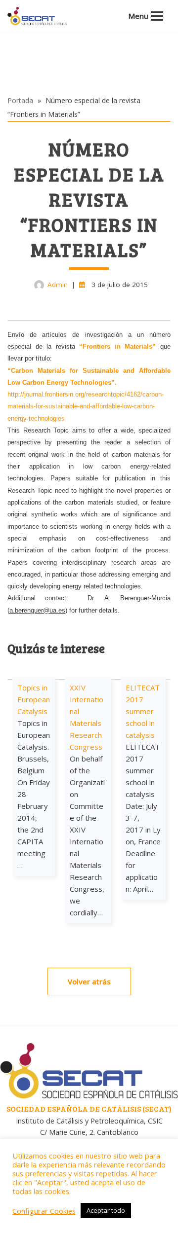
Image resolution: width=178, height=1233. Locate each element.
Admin (57, 284)
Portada (20, 100)
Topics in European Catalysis (33, 699)
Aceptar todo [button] (106, 1210)
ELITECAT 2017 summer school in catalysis (143, 711)
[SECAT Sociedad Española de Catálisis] (37, 16)
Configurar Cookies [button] (44, 1210)
